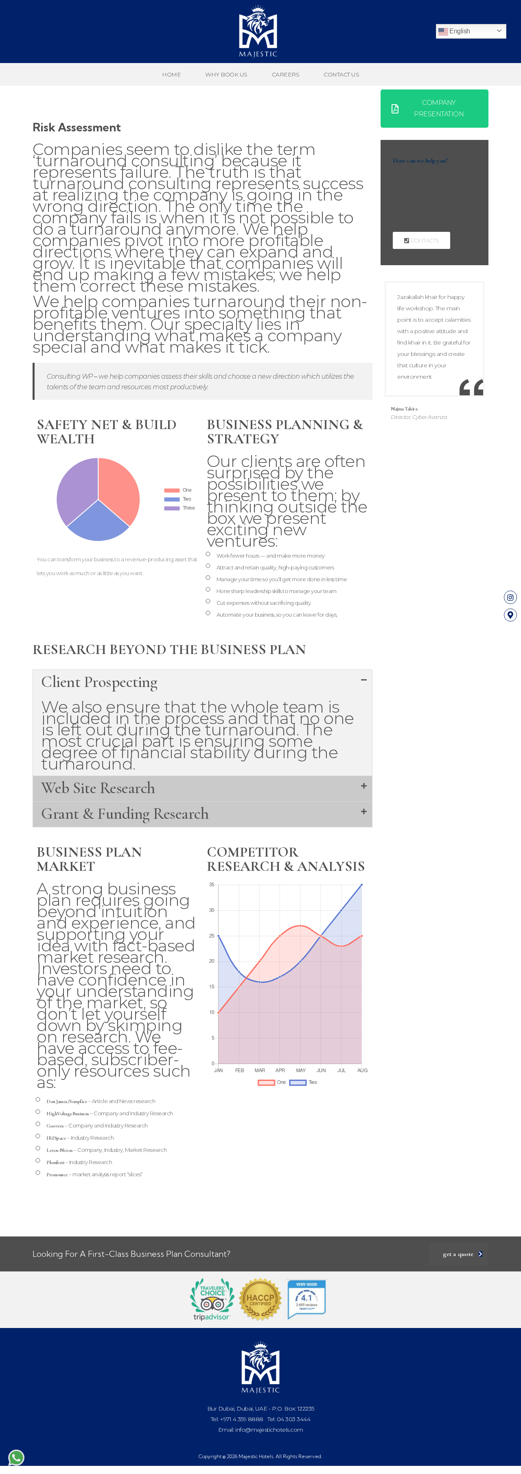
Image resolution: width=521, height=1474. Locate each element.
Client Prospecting (99, 681)
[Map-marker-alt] (510, 614)
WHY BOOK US (226, 74)
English (459, 31)
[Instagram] (510, 597)
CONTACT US (341, 74)
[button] (202, 682)
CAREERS (286, 74)
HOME (171, 74)
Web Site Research (98, 788)
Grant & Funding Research (124, 813)
